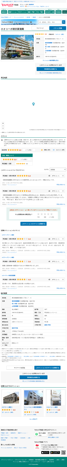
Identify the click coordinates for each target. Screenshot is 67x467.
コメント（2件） (60, 34)
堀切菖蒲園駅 (48, 43)
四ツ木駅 (47, 46)
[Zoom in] (3, 123)
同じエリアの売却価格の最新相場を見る (51, 73)
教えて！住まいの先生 (20, 447)
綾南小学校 (47, 325)
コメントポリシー (35, 461)
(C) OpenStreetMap (40, 129)
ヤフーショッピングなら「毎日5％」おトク (38, 6)
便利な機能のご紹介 (53, 437)
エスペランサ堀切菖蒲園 (8, 275)
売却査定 (58, 12)
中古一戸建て (40, 12)
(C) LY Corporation (49, 129)
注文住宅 (48, 12)
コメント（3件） (9, 412)
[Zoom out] (3, 126)
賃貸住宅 (4, 12)
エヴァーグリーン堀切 (8, 235)
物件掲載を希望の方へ (41, 460)
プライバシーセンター (21, 460)
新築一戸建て (31, 12)
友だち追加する (42, 434)
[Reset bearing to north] (3, 128)
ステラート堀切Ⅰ (7, 407)
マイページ (40, 28)
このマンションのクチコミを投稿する (33, 224)
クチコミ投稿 (58, 28)
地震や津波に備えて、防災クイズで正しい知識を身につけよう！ (19, 1)
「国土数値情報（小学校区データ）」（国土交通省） (18, 356)
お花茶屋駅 (48, 50)
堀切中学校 (15, 328)
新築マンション (13, 12)
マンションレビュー (12, 184)
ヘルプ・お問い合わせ (48, 461)
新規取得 (31, 4)
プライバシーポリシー (7, 460)
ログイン (22, 6)
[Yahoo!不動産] (10, 4)
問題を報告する (61, 184)
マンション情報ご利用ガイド (21, 461)
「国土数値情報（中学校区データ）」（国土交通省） (44, 356)
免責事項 (51, 460)
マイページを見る (19, 368)
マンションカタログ (6, 447)
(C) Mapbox (32, 129)
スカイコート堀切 (52, 407)
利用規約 (31, 460)
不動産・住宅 (4, 433)
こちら (20, 350)
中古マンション (22, 12)
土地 (53, 12)
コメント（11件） (32, 414)
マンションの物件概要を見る (51, 60)
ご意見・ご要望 (60, 460)
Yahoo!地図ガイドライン (60, 129)
